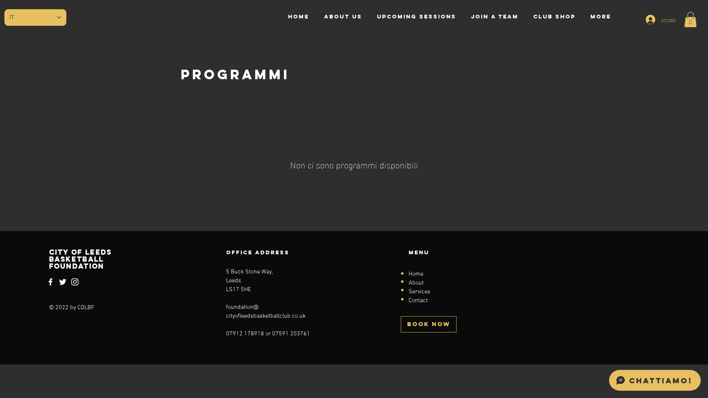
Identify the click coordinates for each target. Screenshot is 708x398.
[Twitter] (62, 282)
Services (419, 292)
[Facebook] (50, 282)
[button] (690, 19)
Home (416, 274)
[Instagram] (75, 282)
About (416, 283)
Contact (418, 300)
